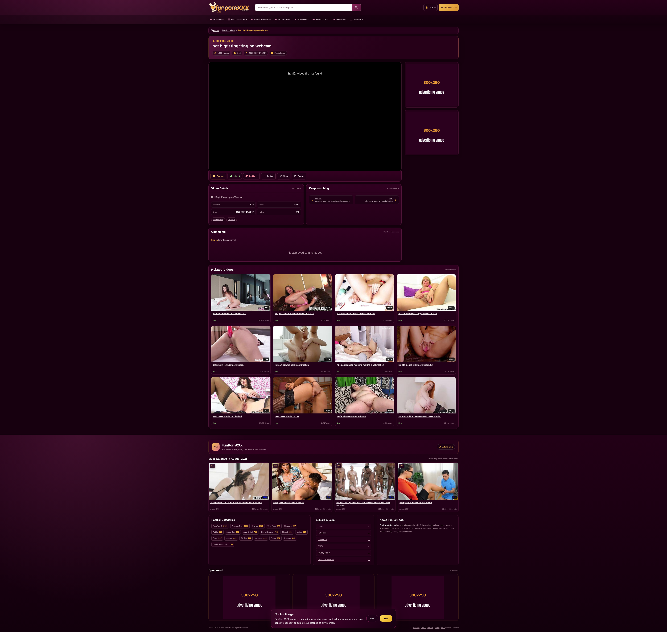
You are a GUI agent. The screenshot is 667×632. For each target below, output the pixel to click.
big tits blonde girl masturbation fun (415, 365)
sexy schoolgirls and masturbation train (294, 313)
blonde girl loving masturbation (228, 365)
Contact (416, 628)
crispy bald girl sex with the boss (288, 503)
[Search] (356, 7)
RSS (443, 628)
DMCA (423, 628)
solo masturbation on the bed (227, 416)
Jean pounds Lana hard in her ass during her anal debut (236, 503)
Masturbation (228, 30)
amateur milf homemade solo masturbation (419, 416)
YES (386, 618)
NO (372, 618)
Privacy (430, 628)
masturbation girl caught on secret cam (417, 313)
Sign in (214, 240)
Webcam (231, 220)
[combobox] (303, 7)
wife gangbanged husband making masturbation (360, 365)
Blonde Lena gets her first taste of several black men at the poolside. (363, 504)
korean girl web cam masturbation (292, 365)
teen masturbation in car (287, 416)
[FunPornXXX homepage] (230, 7)
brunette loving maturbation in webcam (356, 313)
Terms (437, 628)
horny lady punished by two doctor (416, 503)
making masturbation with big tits (229, 313)
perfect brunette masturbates (351, 416)
